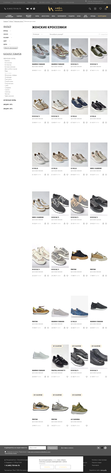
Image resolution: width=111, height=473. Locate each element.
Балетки (7, 61)
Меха (53, 16)
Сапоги (7, 90)
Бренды (93, 16)
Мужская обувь (9, 100)
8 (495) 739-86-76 (14, 9)
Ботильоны (8, 65)
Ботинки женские (10, 67)
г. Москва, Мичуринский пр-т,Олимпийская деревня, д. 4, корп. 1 (97, 2)
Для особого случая (11, 69)
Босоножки (8, 63)
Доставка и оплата (44, 2)
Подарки (71, 16)
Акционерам (95, 465)
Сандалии (8, 88)
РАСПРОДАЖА (102, 16)
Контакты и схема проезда (66, 2)
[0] (106, 9)
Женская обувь (9, 58)
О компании (6, 2)
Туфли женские (9, 96)
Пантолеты (8, 79)
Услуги (54, 2)
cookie (54, 460)
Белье (79, 16)
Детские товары (28, 16)
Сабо (6, 85)
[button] (7, 30)
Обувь (37, 16)
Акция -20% (8, 109)
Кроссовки (8, 73)
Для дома (85, 16)
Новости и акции (32, 2)
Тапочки (7, 94)
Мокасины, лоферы (11, 75)
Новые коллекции (9, 16)
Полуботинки (9, 81)
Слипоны (7, 92)
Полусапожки (9, 83)
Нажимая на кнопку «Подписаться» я (27, 452)
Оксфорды (8, 77)
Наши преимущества (19, 2)
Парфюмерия (62, 16)
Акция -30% (8, 104)
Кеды (6, 71)
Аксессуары (45, 16)
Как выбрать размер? (56, 34)
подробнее (42, 463)
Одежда (19, 16)
